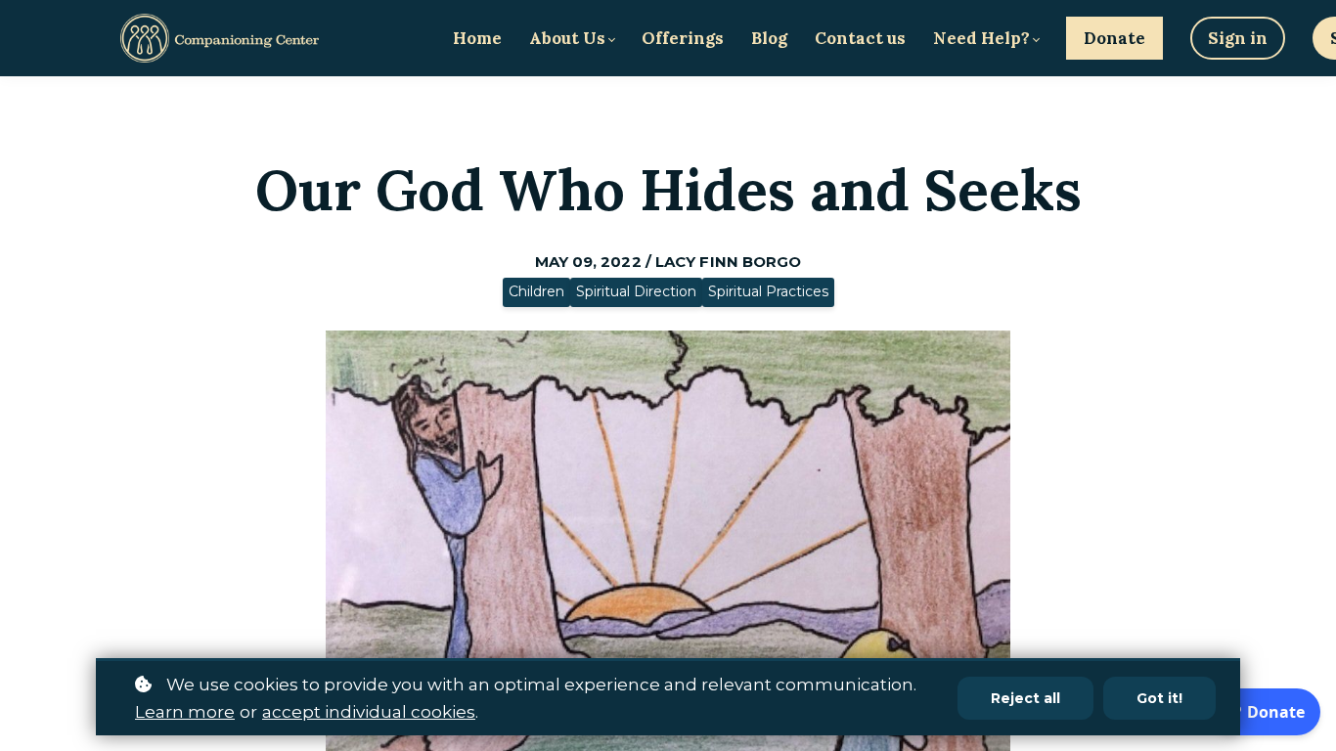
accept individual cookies (368, 712)
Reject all (1025, 698)
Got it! (1159, 698)
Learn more (185, 712)
